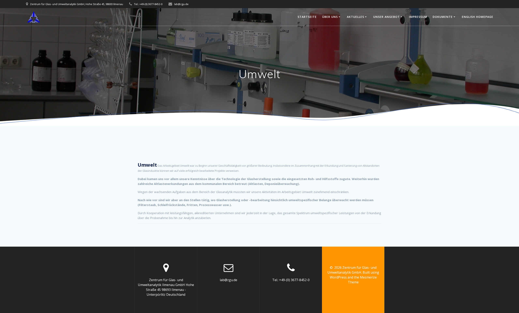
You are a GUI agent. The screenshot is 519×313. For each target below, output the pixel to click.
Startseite (307, 17)
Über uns (330, 17)
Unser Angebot (386, 17)
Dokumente (443, 17)
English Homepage (477, 17)
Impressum (418, 17)
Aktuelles (355, 17)
